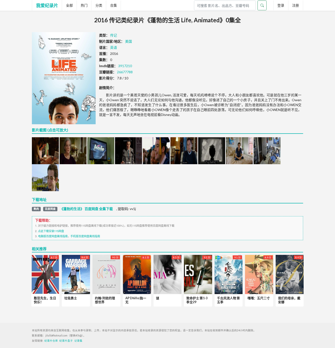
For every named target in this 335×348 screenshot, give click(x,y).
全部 (69, 5)
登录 (280, 5)
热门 (84, 5)
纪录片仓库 (51, 340)
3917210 (125, 66)
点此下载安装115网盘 (51, 231)
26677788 (125, 72)
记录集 (78, 340)
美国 (128, 41)
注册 (295, 5)
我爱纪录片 (47, 5)
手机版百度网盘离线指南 (85, 236)
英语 (113, 47)
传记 (113, 35)
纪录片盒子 (66, 340)
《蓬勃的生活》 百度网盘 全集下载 (86, 209)
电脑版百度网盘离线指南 (53, 236)
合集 (113, 5)
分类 (98, 5)
